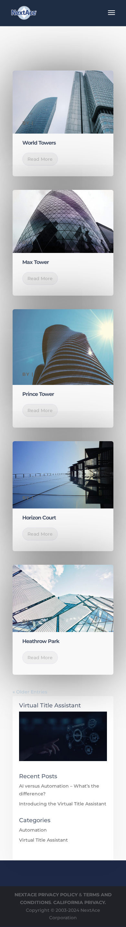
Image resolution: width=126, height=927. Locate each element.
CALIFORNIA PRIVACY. (79, 902)
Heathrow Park (40, 641)
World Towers (39, 143)
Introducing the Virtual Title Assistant (62, 804)
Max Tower (35, 262)
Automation (33, 830)
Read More (40, 159)
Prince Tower (38, 394)
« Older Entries (30, 692)
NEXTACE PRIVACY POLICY (46, 895)
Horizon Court (39, 518)
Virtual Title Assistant (43, 840)
